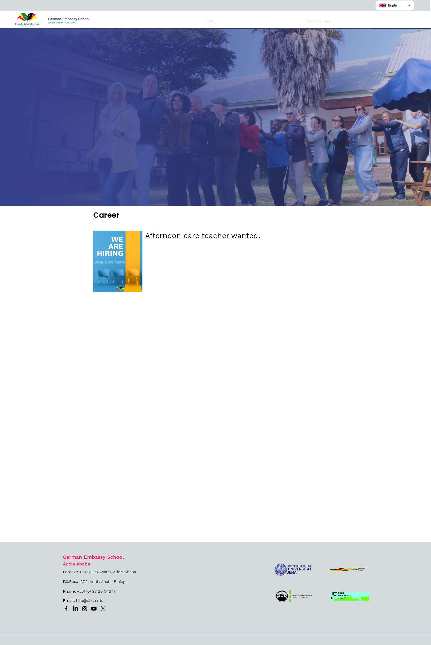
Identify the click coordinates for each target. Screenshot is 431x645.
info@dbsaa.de (89, 600)
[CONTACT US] (326, 7)
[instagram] (84, 608)
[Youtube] (94, 608)
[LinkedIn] (75, 608)
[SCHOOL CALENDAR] (291, 7)
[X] (103, 608)
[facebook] (66, 608)
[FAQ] (347, 7)
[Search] (368, 6)
